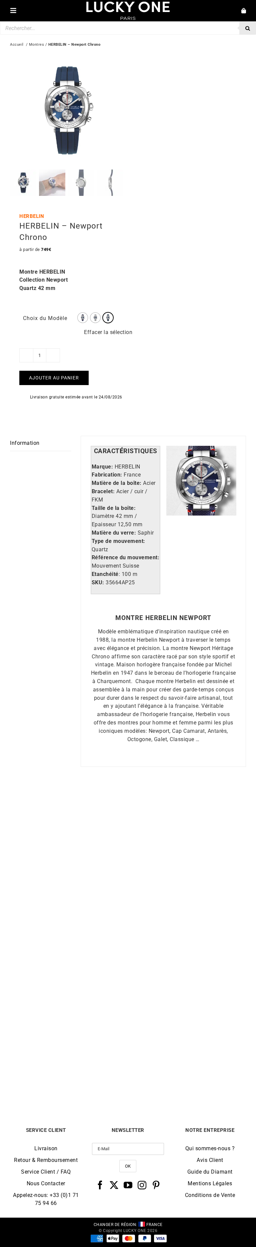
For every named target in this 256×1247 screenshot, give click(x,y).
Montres (36, 44)
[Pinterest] (156, 1185)
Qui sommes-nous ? (210, 1148)
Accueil (17, 44)
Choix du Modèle (45, 318)
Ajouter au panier (54, 377)
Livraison (46, 1148)
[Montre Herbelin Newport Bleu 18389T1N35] (187, 803)
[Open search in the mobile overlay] (128, 28)
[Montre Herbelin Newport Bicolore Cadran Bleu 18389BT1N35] (69, 955)
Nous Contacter (46, 1183)
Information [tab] (25, 443)
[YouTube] (128, 1185)
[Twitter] (114, 1185)
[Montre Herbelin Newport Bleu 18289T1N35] (69, 803)
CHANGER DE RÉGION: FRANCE (128, 1224)
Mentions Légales (210, 1183)
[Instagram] (142, 1185)
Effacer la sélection (108, 332)
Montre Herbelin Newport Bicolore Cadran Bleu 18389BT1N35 (69, 1081)
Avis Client (210, 1160)
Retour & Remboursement (46, 1160)
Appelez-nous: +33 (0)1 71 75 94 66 (46, 1199)
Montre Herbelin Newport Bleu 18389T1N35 (187, 926)
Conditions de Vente (210, 1195)
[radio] (83, 318)
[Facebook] (100, 1185)
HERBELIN (31, 216)
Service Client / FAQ (46, 1172)
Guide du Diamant (210, 1172)
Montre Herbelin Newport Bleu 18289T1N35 (69, 926)
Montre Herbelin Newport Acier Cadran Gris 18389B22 (187, 1081)
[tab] (126, 451)
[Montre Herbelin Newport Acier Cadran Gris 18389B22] (187, 955)
